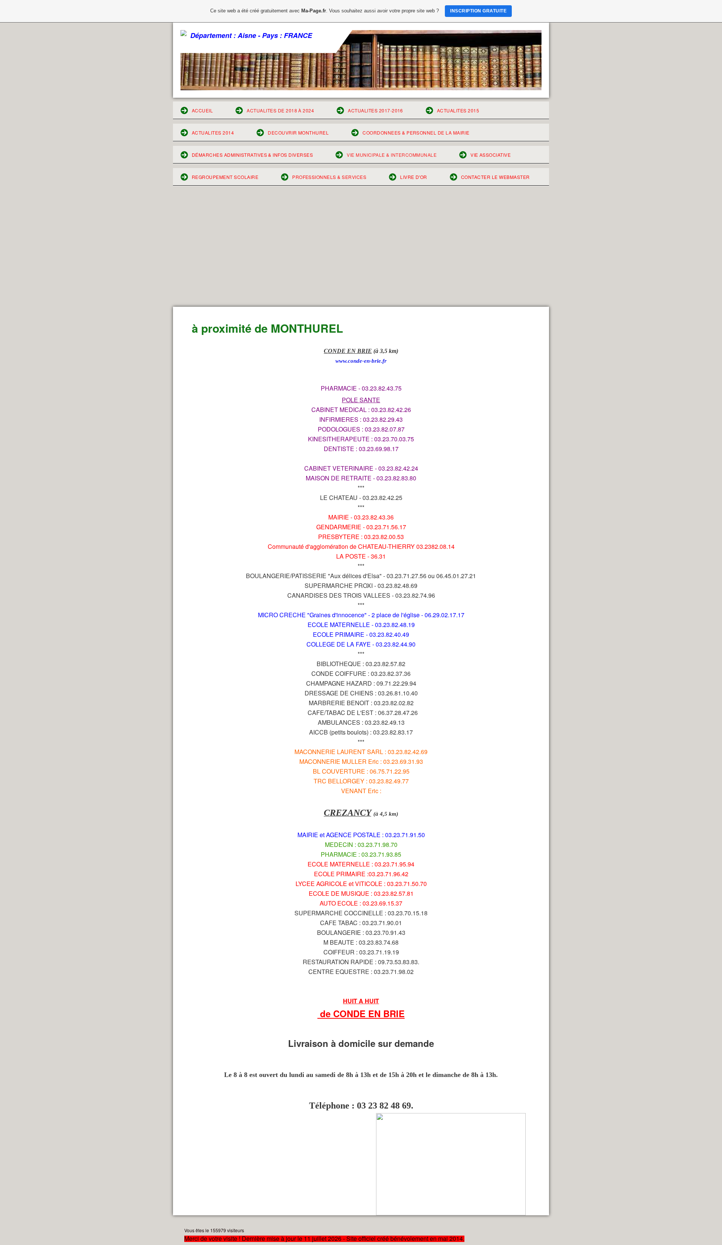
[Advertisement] (361, 250)
